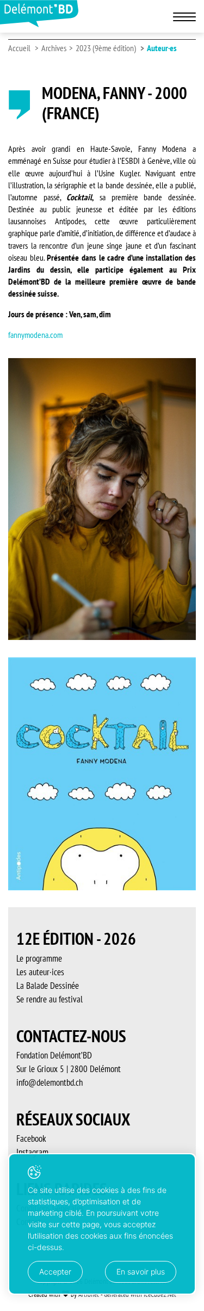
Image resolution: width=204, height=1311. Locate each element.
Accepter (55, 1271)
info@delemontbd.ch (49, 1082)
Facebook (31, 1138)
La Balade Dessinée (47, 986)
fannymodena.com (35, 334)
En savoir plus (140, 1271)
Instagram (32, 1152)
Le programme (39, 958)
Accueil (19, 47)
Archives (53, 47)
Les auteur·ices (40, 972)
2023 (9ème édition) (106, 47)
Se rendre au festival (49, 999)
